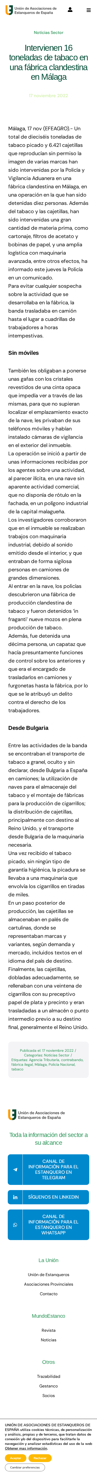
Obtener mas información (26, 1448)
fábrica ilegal (22, 1064)
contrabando (72, 1059)
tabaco (17, 1069)
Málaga (41, 1064)
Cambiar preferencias (25, 1467)
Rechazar (40, 1458)
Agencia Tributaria (44, 1059)
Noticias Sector (48, 32)
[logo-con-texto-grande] (32, 7)
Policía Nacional (62, 1064)
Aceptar (15, 1458)
